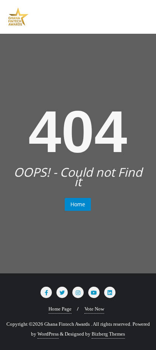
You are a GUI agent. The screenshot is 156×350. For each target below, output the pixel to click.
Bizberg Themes (108, 334)
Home (77, 204)
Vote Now (94, 309)
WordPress (48, 334)
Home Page (60, 309)
